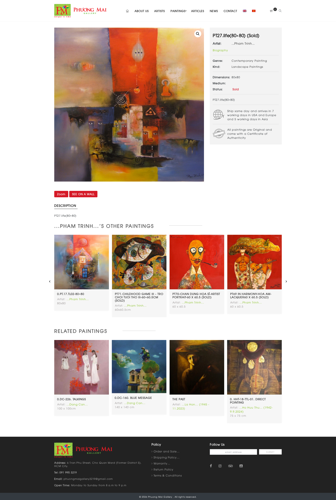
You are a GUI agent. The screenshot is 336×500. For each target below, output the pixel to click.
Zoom (61, 194)
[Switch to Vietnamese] (253, 11)
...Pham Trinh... (243, 43)
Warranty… (162, 463)
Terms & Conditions (168, 475)
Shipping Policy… (167, 457)
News (214, 11)
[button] (197, 33)
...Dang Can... (77, 404)
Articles (197, 11)
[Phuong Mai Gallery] (80, 10)
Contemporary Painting (249, 60)
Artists (159, 11)
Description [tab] (65, 205)
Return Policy (163, 469)
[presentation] (50, 280)
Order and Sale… (167, 451)
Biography (220, 50)
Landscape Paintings (247, 66)
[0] (271, 11)
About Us (142, 11)
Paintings (178, 11)
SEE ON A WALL (83, 194)
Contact (230, 11)
